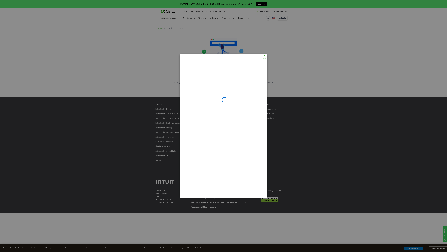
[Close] (264, 57)
